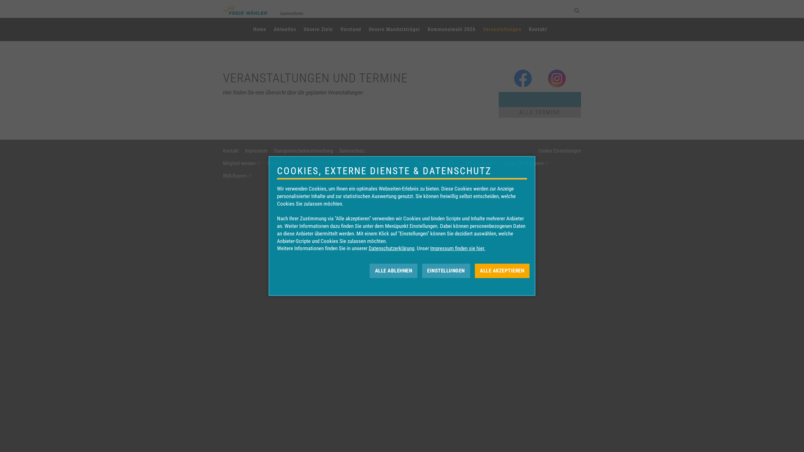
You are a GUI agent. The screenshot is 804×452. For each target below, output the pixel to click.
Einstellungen (446, 270)
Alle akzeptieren (502, 270)
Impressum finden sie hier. (457, 248)
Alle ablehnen (393, 270)
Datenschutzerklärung (391, 248)
